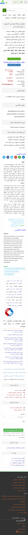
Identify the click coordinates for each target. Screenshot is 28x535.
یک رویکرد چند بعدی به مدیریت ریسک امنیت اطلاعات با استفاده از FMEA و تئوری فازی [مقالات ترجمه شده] (13, 339)
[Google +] (15, 157)
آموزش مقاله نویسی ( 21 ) (18, 460)
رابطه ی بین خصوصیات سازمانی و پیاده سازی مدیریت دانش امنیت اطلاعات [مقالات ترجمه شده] (13, 363)
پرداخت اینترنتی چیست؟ (19, 504)
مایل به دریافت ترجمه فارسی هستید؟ (14, 62)
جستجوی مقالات (18, 410)
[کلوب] (19, 157)
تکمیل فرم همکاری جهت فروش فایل (16, 448)
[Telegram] (4, 157)
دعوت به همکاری (21, 524)
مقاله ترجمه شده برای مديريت (15, 294)
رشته (23, 421)
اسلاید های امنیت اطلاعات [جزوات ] (15, 334)
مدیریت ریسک (14, 225)
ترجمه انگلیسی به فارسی (19, 480)
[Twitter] (11, 157)
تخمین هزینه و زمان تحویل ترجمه (16, 510)
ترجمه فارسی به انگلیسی (19, 482)
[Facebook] (7, 157)
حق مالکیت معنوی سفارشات (15, 393)
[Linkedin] (23, 157)
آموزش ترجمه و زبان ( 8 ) (18, 458)
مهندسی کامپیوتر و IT (11, 372)
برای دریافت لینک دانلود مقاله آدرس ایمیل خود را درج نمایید (14, 51)
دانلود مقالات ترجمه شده (16, 408)
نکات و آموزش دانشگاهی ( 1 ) (17, 463)
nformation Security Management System (15, 268)
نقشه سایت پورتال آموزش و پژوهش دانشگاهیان (13, 496)
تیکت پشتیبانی (21, 529)
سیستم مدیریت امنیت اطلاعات (17, 189)
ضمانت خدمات (18, 390)
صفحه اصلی (22, 369)
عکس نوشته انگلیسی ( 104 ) (17, 465)
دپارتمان (23, 414)
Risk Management (9, 274)
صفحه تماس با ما (22, 512)
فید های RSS (21, 532)
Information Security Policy (11, 271)
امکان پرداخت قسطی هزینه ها (14, 395)
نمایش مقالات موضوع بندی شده (13, 430)
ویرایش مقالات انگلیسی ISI (18, 485)
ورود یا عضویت (17, 2)
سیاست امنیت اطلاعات (18, 223)
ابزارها (23, 526)
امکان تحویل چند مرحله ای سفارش (13, 397)
